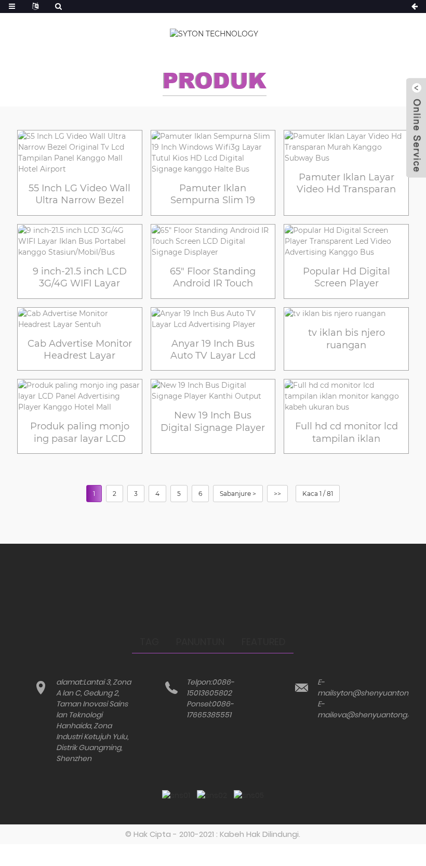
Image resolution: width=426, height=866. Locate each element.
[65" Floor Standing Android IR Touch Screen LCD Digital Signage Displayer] (213, 241)
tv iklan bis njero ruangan (346, 338)
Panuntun (200, 641)
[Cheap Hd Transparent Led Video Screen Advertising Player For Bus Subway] (346, 147)
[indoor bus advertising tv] (346, 314)
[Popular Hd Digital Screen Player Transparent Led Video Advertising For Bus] (346, 241)
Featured (264, 641)
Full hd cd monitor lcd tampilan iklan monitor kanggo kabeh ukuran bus (346, 433)
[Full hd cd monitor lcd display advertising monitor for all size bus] (346, 396)
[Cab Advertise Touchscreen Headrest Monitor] (79, 319)
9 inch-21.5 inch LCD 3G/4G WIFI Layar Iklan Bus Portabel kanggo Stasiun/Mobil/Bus (80, 278)
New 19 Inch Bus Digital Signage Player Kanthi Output (213, 422)
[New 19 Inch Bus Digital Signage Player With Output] (213, 391)
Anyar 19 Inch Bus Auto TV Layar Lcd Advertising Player (213, 350)
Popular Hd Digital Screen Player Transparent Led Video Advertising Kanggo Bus (346, 278)
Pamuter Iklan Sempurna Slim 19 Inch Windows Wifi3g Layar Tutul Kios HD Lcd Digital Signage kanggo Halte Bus (213, 194)
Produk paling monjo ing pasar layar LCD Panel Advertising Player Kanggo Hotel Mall (79, 433)
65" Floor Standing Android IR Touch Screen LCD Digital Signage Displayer (212, 278)
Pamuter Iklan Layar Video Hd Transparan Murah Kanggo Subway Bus (346, 184)
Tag (149, 641)
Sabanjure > (238, 493)
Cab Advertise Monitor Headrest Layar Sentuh (80, 350)
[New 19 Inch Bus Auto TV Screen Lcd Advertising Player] (213, 319)
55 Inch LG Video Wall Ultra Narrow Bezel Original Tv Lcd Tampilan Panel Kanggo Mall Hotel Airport (79, 194)
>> (277, 493)
